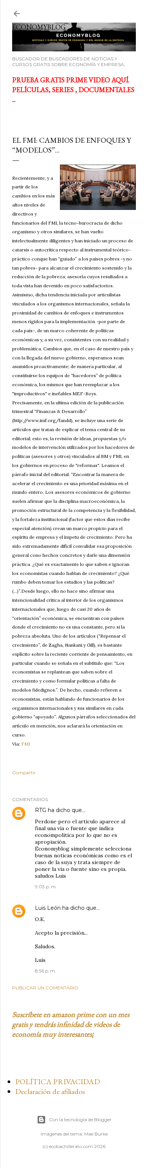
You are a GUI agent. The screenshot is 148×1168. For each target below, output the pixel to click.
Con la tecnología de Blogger (80, 1119)
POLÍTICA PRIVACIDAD (57, 1081)
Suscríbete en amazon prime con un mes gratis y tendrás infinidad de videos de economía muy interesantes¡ (70, 1024)
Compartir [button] (24, 772)
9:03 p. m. (46, 886)
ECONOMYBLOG (39, 27)
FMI (25, 744)
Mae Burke (96, 1134)
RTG (40, 810)
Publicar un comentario (45, 988)
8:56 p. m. (45, 971)
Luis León (48, 908)
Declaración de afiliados (50, 1091)
